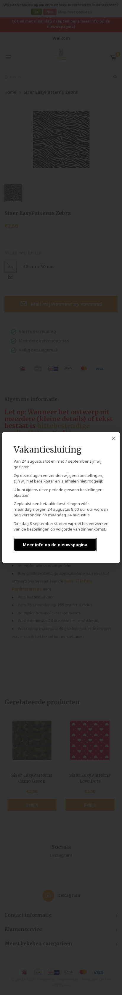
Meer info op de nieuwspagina (55, 544)
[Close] (113, 438)
